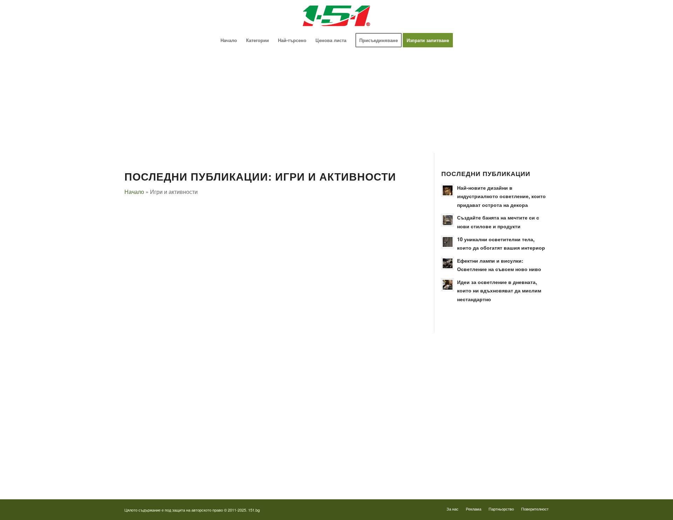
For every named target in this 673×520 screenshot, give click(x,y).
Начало (134, 192)
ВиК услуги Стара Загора (151, 458)
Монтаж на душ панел (147, 381)
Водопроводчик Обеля (373, 381)
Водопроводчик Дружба (374, 355)
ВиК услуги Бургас (144, 420)
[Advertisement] (334, 101)
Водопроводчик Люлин (373, 368)
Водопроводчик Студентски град (384, 446)
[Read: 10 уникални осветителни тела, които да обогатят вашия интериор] (447, 242)
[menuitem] (229, 40)
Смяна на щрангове (145, 394)
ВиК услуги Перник (144, 433)
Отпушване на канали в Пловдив (384, 471)
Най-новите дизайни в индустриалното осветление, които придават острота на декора (501, 196)
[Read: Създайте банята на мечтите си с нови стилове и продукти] (447, 220)
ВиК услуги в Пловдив (148, 446)
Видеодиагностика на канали (155, 368)
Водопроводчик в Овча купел (380, 420)
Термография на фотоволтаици (382, 458)
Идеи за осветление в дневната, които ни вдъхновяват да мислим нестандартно (499, 290)
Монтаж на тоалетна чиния (153, 407)
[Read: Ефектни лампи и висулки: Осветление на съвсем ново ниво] (447, 263)
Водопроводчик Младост (375, 394)
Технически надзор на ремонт (156, 355)
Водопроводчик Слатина (375, 433)
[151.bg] (336, 16)
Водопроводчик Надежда (376, 407)
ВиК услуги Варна (143, 471)
